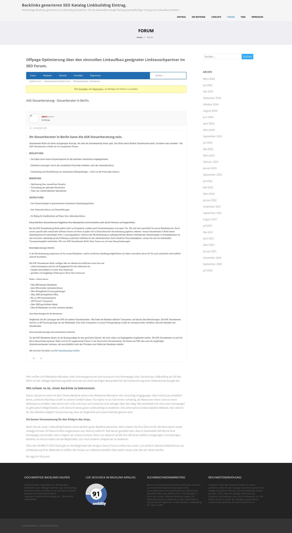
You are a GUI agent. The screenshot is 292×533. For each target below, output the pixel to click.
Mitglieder (47, 75)
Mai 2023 (208, 149)
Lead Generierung (49, 525)
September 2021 (212, 213)
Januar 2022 (210, 200)
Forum (231, 17)
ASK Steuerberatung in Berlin (67, 351)
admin (44, 116)
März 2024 (209, 130)
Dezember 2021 (212, 206)
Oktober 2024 (211, 104)
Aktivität (62, 75)
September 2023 (212, 136)
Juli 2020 (207, 270)
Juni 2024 (208, 117)
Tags (243, 17)
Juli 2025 (207, 85)
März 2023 (209, 155)
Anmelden (78, 75)
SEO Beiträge (198, 17)
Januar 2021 (210, 251)
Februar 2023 (210, 162)
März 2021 (209, 245)
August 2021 (210, 219)
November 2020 (212, 257)
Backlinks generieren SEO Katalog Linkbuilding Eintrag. (74, 5)
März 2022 (209, 193)
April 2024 (208, 123)
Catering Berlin (29, 525)
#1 (30, 128)
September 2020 (212, 264)
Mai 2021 (208, 232)
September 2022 (212, 174)
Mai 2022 (208, 187)
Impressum (257, 17)
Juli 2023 (207, 142)
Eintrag (181, 17)
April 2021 (208, 238)
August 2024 (210, 110)
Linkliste (216, 17)
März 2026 (209, 78)
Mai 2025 (208, 91)
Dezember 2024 (212, 98)
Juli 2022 (207, 181)
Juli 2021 (207, 225)
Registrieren (95, 75)
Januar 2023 (210, 168)
